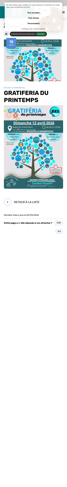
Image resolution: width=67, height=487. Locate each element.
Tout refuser (33, 18)
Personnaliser (34, 23)
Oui (59, 231)
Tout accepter (33, 13)
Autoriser (40, 34)
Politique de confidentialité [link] (33, 29)
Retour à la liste (26, 202)
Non (59, 223)
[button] (6, 34)
